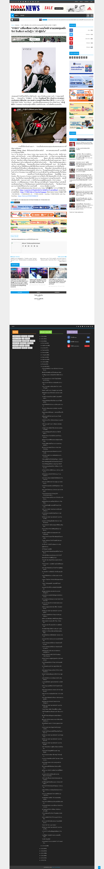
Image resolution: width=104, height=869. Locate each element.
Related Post (15, 264)
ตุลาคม (44, 347)
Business (30, 336)
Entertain (22, 19)
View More (64, 264)
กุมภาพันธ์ (44, 366)
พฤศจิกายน (44, 345)
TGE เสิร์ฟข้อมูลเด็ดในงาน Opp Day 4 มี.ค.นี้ (51, 463)
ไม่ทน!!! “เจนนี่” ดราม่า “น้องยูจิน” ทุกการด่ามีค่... (52, 390)
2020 (42, 855)
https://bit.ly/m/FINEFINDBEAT (28, 196)
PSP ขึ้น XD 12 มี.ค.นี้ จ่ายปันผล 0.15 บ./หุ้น (51, 544)
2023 (42, 848)
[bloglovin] (26, 2)
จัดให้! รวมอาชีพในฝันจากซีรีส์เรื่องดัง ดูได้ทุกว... (52, 618)
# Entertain (17, 202)
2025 (42, 338)
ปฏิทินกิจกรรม (45, 546)
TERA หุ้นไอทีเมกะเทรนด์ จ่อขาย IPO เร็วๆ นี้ (51, 555)
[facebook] (18, 2)
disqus (38, 292)
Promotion (23, 343)
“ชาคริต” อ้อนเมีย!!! (46, 839)
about (81, 1)
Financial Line (16, 336)
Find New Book (16, 347)
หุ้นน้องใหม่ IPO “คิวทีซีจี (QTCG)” (49, 557)
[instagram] (35, 2)
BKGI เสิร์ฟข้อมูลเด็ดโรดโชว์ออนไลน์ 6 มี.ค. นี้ (52, 461)
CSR (23, 338)
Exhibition (15, 345)
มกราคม (44, 845)
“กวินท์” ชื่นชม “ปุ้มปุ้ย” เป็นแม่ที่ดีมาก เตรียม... (52, 709)
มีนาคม (44, 364)
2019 (42, 858)
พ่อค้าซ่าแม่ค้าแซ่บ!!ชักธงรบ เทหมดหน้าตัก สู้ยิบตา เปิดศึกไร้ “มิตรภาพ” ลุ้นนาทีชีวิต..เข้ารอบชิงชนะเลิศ (38, 281)
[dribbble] (28, 2)
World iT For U (16, 338)
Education (30, 343)
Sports (27, 338)
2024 (42, 341)
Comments (89, 139)
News (16, 15)
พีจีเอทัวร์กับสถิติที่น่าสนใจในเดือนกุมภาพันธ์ (51, 372)
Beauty (27, 345)
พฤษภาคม (44, 359)
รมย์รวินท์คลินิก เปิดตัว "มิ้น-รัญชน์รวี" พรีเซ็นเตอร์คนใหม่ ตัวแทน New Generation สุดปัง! (84, 170)
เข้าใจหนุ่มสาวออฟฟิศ (47, 549)
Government (26, 340)
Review (22, 15)
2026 (42, 336)
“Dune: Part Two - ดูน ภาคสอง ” (49, 825)
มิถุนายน (44, 357)
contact (86, 1)
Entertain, (30, 34)
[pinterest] (23, 2)
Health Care (16, 343)
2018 (42, 860)
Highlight (81, 139)
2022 (42, 851)
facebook (57, 292)
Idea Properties (17, 340)
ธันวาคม (44, 343)
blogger (20, 292)
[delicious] (38, 2)
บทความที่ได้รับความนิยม (73, 140)
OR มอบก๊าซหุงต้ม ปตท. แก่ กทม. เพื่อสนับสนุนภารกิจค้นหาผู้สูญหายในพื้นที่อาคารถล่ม (84, 199)
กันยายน (44, 350)
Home (76, 1)
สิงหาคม (44, 352)
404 (91, 1)
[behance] (33, 2)
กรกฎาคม (44, 354)
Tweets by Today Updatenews (76, 212)
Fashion (22, 345)
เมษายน (44, 361)
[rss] (31, 2)
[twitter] (21, 2)
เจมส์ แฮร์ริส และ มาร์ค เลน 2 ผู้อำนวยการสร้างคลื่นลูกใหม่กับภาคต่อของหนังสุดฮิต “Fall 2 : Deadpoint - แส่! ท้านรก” (57, 282)
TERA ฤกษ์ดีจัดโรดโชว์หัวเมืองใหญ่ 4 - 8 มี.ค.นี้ (52, 459)
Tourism (32, 340)
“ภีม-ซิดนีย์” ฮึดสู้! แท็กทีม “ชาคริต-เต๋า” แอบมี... (52, 628)
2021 (42, 853)
